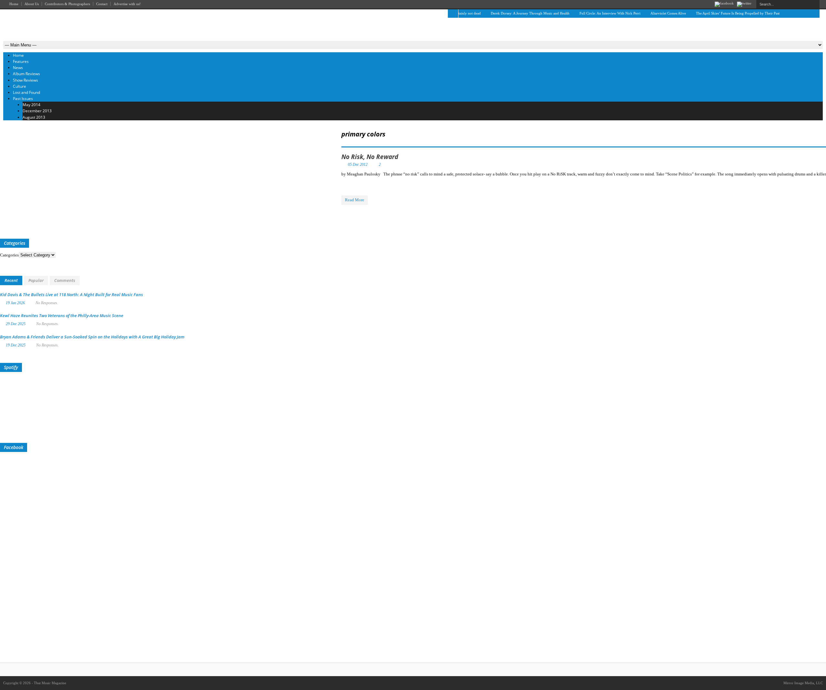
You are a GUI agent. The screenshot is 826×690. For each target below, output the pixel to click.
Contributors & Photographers (67, 4)
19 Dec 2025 (15, 345)
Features (21, 61)
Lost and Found (26, 92)
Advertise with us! (127, 4)
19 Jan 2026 (15, 303)
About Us (32, 4)
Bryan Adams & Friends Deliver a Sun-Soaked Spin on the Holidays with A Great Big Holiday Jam (92, 337)
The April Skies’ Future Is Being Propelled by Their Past (727, 13)
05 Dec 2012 (358, 164)
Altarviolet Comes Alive (657, 13)
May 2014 (31, 104)
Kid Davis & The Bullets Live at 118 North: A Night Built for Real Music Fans (71, 294)
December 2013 (37, 111)
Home (13, 4)
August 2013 (34, 117)
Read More (354, 199)
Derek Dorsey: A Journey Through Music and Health (519, 13)
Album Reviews (26, 73)
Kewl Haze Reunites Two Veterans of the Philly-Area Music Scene (61, 315)
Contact (101, 4)
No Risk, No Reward (369, 157)
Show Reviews (25, 80)
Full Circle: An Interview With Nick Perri (599, 13)
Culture (19, 86)
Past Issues (23, 98)
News (18, 67)
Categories (9, 255)
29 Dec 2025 (15, 324)
